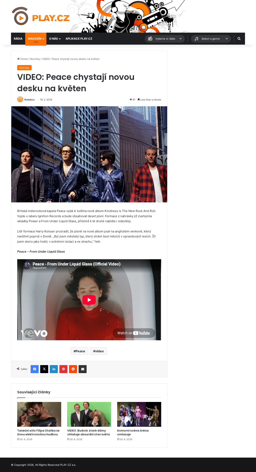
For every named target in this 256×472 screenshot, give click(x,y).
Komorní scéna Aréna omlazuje (133, 432)
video (99, 351)
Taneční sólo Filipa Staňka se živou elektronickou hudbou (38, 432)
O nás (53, 38)
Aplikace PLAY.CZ (79, 38)
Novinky (35, 58)
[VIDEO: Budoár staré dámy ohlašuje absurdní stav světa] (89, 414)
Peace (80, 351)
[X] (44, 369)
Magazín (34, 38)
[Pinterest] (63, 369)
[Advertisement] (208, 79)
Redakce (29, 99)
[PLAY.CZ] (41, 16)
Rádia (18, 38)
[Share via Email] (83, 369)
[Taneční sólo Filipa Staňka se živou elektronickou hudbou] (39, 414)
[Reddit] (73, 369)
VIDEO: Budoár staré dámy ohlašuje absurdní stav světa (88, 432)
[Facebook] (35, 369)
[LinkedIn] (54, 369)
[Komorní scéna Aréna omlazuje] (139, 414)
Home (24, 58)
